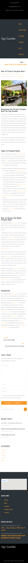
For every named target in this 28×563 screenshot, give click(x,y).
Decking (3, 450)
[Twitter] (8, 15)
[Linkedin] (24, 15)
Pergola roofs (16, 268)
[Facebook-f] (4, 15)
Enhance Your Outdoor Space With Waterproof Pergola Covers (13, 429)
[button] (22, 36)
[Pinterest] (20, 15)
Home (21, 62)
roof (7, 160)
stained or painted (7, 195)
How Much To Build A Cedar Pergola (8, 435)
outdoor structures (21, 190)
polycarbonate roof (6, 248)
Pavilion (3, 455)
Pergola (18, 74)
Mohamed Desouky (8, 74)
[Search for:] (12, 409)
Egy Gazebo (7, 561)
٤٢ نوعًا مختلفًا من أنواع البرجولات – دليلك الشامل (11, 423)
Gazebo (3, 452)
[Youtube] (16, 15)
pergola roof (20, 154)
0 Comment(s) (20, 76)
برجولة (2, 460)
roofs (2, 165)
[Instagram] (12, 15)
